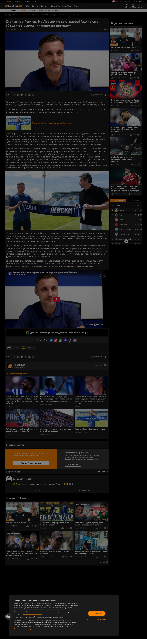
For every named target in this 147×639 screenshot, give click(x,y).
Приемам (97, 613)
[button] (8, 616)
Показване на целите (96, 619)
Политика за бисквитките (32, 614)
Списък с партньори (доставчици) (27, 629)
